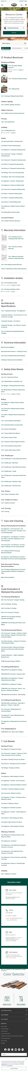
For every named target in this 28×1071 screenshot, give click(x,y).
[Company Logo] (14, 4)
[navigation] (14, 3)
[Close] (26, 1059)
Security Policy (4, 1031)
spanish (21, 70)
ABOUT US (3, 1)
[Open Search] (22, 5)
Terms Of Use (4, 1041)
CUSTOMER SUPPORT (6, 1010)
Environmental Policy (5, 1038)
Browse (14, 33)
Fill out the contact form (11, 897)
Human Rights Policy (5, 1033)
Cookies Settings (14, 1068)
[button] (14, 28)
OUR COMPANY (4, 1015)
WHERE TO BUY (23, 1)
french (10, 71)
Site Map (3, 1043)
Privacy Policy (4, 1026)
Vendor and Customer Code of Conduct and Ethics (12, 1036)
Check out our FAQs (10, 938)
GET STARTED (4, 1019)
